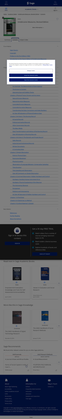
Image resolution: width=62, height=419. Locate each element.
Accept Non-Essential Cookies (31, 75)
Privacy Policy (46, 65)
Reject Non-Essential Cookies (31, 80)
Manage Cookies (31, 70)
